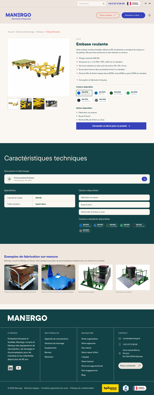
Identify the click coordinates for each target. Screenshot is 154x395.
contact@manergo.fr (131, 338)
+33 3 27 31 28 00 (116, 3)
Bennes (48, 352)
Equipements (50, 348)
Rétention (49, 357)
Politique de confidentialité (82, 388)
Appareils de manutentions (56, 339)
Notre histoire (88, 361)
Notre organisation (90, 339)
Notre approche (88, 343)
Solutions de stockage (54, 343)
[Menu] (149, 15)
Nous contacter (106, 15)
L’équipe (85, 357)
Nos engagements (90, 370)
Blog (83, 375)
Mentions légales (31, 388)
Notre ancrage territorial (92, 366)
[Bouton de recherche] (103, 3)
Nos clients (86, 348)
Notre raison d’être (90, 352)
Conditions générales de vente (54, 388)
